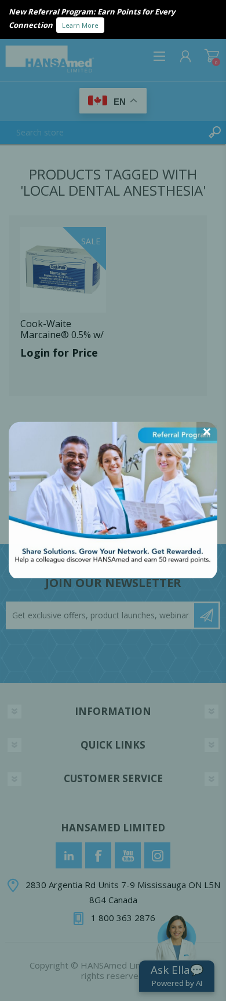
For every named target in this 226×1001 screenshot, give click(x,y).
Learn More (80, 25)
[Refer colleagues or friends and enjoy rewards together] (113, 574)
